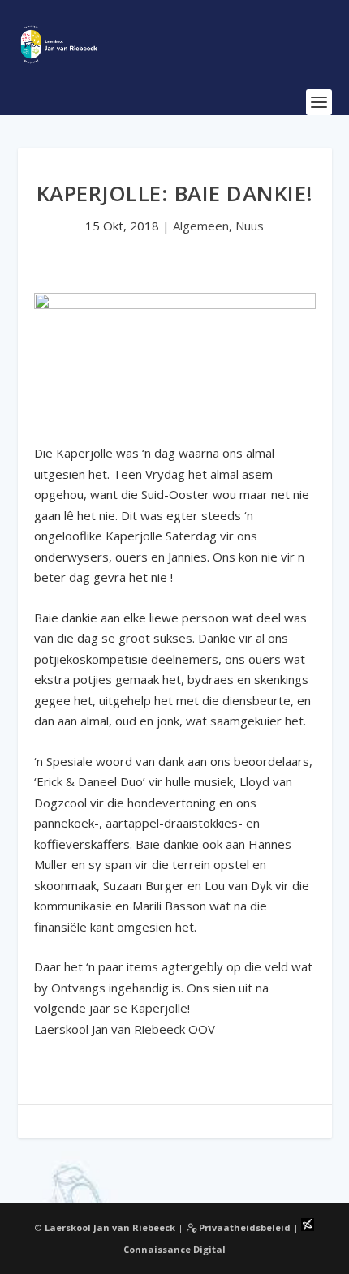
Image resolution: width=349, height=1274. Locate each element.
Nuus (249, 225)
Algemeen (201, 225)
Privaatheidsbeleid (243, 1227)
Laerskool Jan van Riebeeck (110, 1227)
